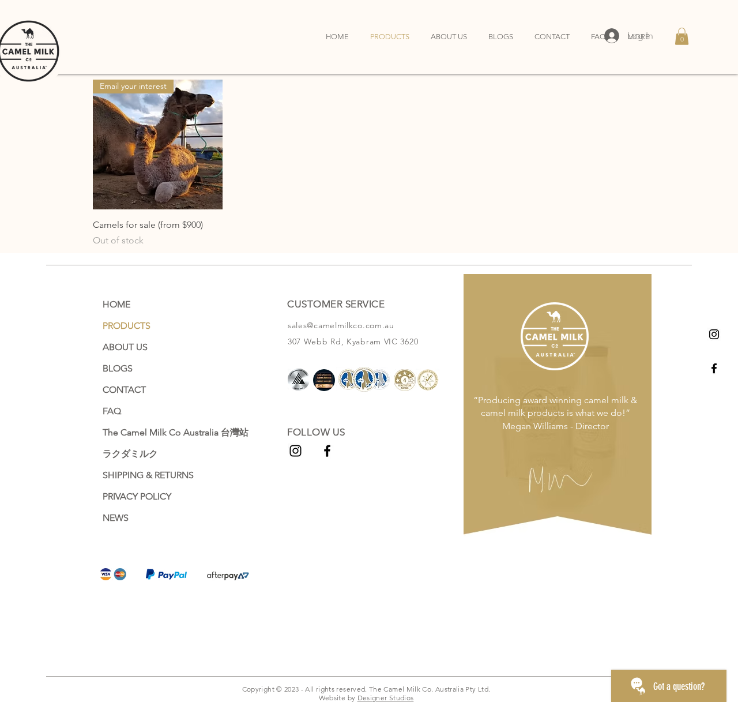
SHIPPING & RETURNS (148, 475)
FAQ (112, 411)
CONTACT (124, 389)
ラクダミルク (130, 453)
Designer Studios (385, 697)
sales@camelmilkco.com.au (341, 325)
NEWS (116, 517)
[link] (682, 36)
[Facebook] (714, 368)
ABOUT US (125, 346)
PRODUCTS (126, 325)
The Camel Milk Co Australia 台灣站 (169, 432)
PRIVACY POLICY (137, 496)
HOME (116, 304)
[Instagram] (714, 334)
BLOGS (118, 368)
